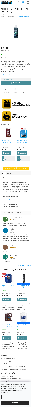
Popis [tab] (3, 173)
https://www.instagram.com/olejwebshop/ (15, 369)
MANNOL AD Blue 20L (22, 325)
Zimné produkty (14, 200)
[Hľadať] (18, 2)
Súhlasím (15, 403)
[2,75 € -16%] (23, 278)
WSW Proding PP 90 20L (8, 287)
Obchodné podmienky (7, 376)
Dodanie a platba (5, 381)
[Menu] (28, 2)
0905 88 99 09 (7, 361)
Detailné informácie (6, 75)
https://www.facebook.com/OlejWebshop (15, 366)
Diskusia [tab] (9, 173)
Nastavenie (15, 397)
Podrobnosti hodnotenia (22, 16)
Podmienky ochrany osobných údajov (11, 379)
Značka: (6, 18)
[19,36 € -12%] (23, 317)
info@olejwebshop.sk (9, 359)
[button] (8, 301)
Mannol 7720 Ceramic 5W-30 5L (8, 325)
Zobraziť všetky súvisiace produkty (16, 168)
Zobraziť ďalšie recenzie (23, 265)
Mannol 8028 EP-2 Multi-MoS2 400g (23, 287)
